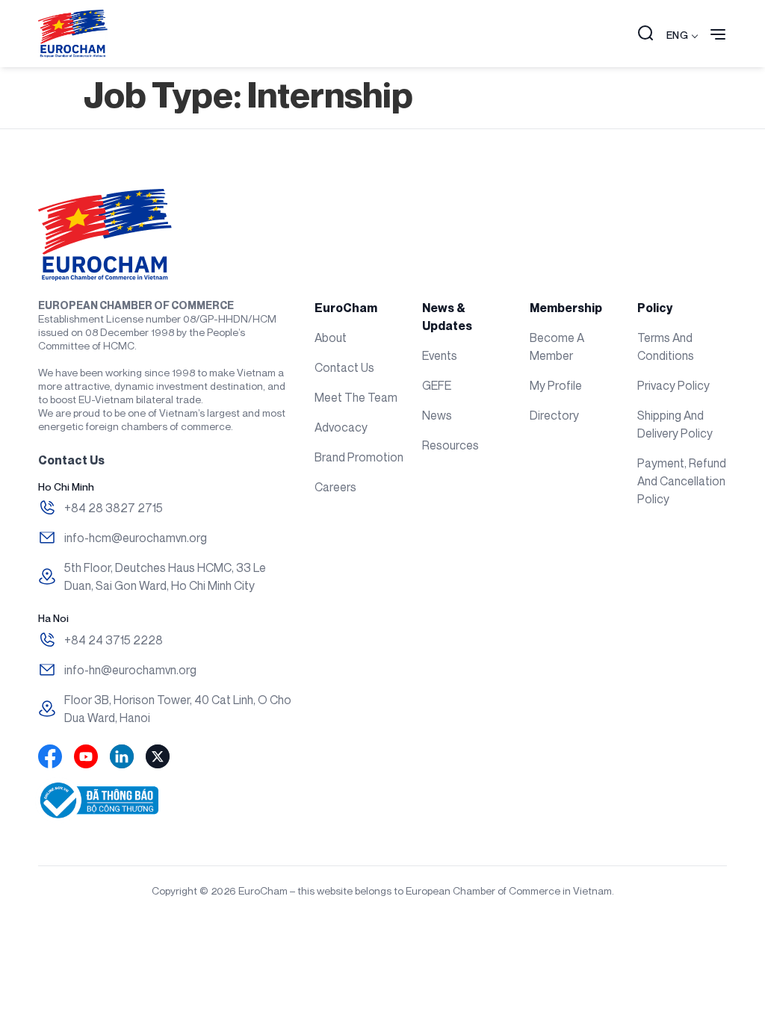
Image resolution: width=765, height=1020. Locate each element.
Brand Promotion (359, 457)
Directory (554, 415)
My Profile (556, 385)
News (437, 415)
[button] (645, 34)
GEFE (436, 385)
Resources (450, 445)
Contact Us (344, 367)
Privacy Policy (673, 385)
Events (439, 355)
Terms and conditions (665, 346)
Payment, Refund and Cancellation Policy (681, 480)
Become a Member (557, 346)
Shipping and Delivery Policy (675, 424)
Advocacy (341, 427)
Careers (335, 486)
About (331, 337)
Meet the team (356, 397)
